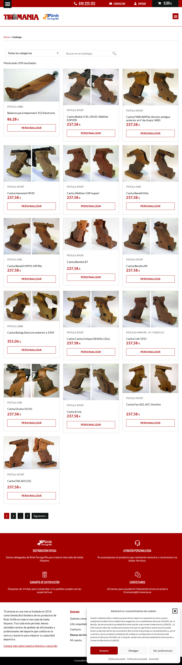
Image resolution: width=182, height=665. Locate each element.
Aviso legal (154, 658)
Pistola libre (15, 106)
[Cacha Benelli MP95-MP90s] (31, 236)
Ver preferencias (163, 650)
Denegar (134, 650)
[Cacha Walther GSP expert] (91, 163)
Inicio (7, 37)
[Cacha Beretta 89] (150, 236)
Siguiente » (40, 515)
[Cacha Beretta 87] (91, 234)
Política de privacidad (137, 658)
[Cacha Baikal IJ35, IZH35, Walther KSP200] (91, 87)
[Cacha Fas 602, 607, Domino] (150, 378)
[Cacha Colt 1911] (150, 309)
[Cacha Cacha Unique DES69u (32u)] (91, 309)
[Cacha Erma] (91, 382)
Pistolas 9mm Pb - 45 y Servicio (145, 332)
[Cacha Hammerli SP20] (31, 163)
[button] (175, 611)
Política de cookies (116, 658)
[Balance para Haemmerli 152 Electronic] (31, 85)
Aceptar (104, 650)
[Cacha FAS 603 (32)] (31, 453)
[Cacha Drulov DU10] (31, 380)
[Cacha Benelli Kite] (150, 163)
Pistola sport (75, 110)
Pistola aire (133, 186)
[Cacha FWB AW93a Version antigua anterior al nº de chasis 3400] (150, 87)
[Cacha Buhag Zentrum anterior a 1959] (31, 306)
